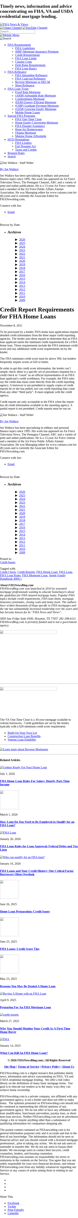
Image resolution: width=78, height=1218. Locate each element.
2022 (22, 253)
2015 (22, 278)
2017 (22, 271)
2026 (22, 239)
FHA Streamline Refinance (31, 75)
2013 (22, 285)
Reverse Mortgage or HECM (32, 82)
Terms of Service (28, 1066)
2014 (22, 282)
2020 (22, 260)
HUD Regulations (18, 139)
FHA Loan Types (18, 88)
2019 (22, 264)
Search (12, 156)
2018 (22, 268)
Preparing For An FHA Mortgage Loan (25, 1007)
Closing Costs (23, 61)
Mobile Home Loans (27, 112)
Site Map (10, 1066)
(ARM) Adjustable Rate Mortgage (35, 95)
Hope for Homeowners (29, 129)
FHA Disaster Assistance (30, 126)
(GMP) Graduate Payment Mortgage (37, 105)
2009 (22, 300)
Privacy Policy (50, 1066)
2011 (22, 293)
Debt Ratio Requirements (30, 65)
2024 (22, 246)
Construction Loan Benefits (24, 736)
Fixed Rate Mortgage (28, 92)
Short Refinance (24, 85)
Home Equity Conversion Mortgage (36, 122)
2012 (22, 289)
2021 (22, 257)
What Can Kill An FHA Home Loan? (24, 1053)
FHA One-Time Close (28, 119)
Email (11, 212)
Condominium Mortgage (30, 99)
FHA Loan (65, 572)
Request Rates (16, 153)
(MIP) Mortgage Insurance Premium (36, 51)
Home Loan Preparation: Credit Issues (25, 911)
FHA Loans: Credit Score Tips (19, 948)
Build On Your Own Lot (22, 732)
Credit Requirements (27, 55)
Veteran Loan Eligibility (22, 739)
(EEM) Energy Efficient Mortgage (35, 102)
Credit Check (8, 572)
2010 (22, 296)
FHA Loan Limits (26, 58)
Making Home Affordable (30, 136)
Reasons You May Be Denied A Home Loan (27, 986)
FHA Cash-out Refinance (30, 78)
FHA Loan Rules (10, 575)
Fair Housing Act (25, 146)
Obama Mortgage (25, 132)
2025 (22, 243)
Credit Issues (7, 562)
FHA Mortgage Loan (35, 575)
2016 (22, 275)
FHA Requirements (19, 44)
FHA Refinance (17, 71)
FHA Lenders (23, 142)
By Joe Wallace (9, 169)
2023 (22, 250)
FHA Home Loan (47, 572)
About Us (68, 1066)
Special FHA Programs (21, 115)
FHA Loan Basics (26, 68)
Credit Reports (26, 572)
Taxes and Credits (26, 149)
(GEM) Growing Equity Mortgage (35, 109)
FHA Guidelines (25, 48)
